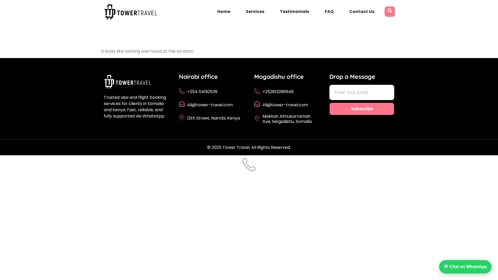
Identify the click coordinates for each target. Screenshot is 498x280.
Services (255, 12)
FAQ (329, 12)
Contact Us (361, 12)
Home (223, 12)
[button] (390, 11)
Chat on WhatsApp (467, 266)
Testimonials (294, 12)
